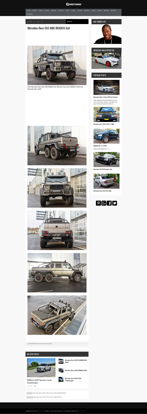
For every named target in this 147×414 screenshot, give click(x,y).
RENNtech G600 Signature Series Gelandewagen (39, 381)
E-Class (67, 10)
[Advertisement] (58, 37)
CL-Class (47, 10)
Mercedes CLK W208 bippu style (103, 169)
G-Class (73, 10)
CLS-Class (60, 10)
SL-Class (100, 10)
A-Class (28, 10)
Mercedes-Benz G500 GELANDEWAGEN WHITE (76, 361)
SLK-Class (106, 10)
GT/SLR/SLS (29, 14)
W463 (50, 343)
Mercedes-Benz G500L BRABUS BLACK (76, 370)
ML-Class (113, 10)
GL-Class (80, 10)
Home (30, 21)
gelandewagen (42, 343)
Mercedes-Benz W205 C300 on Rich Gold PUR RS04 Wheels (49, 393)
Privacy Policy (82, 411)
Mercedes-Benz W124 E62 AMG (102, 191)
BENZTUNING (40, 411)
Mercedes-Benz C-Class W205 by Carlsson (106, 97)
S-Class (94, 10)
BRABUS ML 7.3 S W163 (100, 146)
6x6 (38, 21)
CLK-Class (53, 10)
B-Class (35, 10)
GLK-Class (87, 10)
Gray (47, 343)
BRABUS (36, 343)
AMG (32, 343)
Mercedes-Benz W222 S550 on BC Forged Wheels (48, 397)
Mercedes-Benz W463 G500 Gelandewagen (73, 379)
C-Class (41, 10)
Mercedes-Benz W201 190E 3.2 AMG (104, 124)
